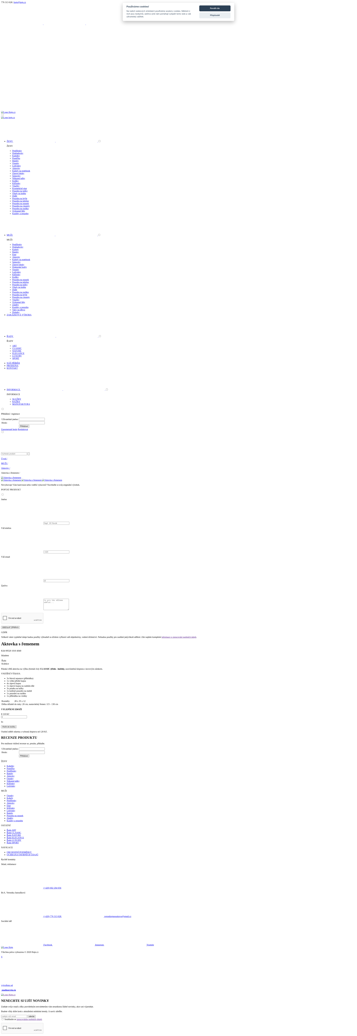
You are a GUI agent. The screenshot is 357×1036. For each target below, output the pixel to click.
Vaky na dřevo (18, 310)
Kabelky (16, 156)
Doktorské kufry (19, 267)
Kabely (15, 249)
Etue (14, 254)
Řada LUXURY (14, 840)
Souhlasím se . (23, 1019)
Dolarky (16, 312)
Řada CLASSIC (14, 832)
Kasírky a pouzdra (20, 213)
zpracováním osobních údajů (29, 1019)
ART (14, 346)
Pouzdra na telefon (20, 201)
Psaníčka (16, 158)
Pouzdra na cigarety (21, 206)
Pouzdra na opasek (20, 203)
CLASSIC (17, 348)
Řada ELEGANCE (15, 838)
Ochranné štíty (18, 211)
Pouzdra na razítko (20, 292)
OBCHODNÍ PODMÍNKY (19, 852)
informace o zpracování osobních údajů (179, 637)
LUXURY (17, 356)
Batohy (15, 161)
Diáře (14, 196)
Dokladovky (17, 153)
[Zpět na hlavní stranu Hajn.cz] (8, 112)
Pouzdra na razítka (20, 208)
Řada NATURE (14, 835)
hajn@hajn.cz (20, 2)
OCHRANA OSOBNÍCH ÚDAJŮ (22, 855)
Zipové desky (18, 173)
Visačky (15, 186)
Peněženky (17, 151)
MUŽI (4, 463)
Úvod (4, 458)
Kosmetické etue (19, 188)
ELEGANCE (18, 353)
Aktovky (16, 168)
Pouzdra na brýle (19, 198)
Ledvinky (16, 166)
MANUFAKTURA (21, 404)
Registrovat (23, 429)
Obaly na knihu (19, 193)
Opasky (15, 163)
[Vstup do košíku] (178, 100)
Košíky (15, 181)
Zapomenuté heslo (9, 429)
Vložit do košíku (8, 727)
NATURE (16, 351)
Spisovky (16, 176)
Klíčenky (16, 183)
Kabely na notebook (21, 171)
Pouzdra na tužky (20, 191)
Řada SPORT (13, 843)
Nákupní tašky (18, 178)
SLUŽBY (16, 399)
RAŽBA (16, 401)
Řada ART (11, 830)
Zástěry (15, 305)
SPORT (15, 358)
